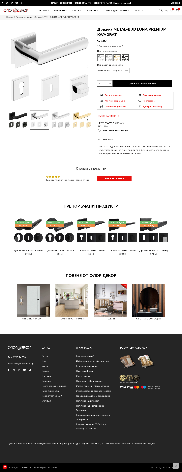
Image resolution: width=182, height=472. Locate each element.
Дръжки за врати (24, 17)
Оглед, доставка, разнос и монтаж (93, 391)
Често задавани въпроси (54, 386)
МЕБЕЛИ (91, 10)
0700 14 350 (19, 357)
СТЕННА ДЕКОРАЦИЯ (115, 10)
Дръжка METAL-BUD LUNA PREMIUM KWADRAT (56, 17)
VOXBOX (46, 400)
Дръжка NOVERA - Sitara (122, 250)
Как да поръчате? (85, 356)
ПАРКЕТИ (59, 10)
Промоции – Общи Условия (89, 381)
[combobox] (135, 150)
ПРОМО (43, 10)
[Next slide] (87, 66)
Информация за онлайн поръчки (92, 361)
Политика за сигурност (87, 400)
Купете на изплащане (87, 366)
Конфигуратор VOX (52, 396)
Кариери (46, 381)
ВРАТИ (76, 10)
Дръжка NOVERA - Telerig (153, 250)
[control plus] (111, 83)
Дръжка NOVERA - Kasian (60, 250)
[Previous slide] (12, 66)
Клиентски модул (50, 391)
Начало (10, 17)
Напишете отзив (114, 178)
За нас (45, 356)
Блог (44, 361)
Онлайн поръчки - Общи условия (92, 386)
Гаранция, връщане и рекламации (93, 396)
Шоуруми (46, 376)
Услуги (45, 366)
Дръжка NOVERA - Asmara (28, 250)
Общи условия (83, 376)
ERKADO (119, 122)
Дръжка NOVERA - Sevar (91, 250)
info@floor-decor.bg (24, 363)
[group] (18, 120)
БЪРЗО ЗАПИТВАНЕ (108, 116)
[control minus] (99, 83)
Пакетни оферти (84, 371)
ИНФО (138, 10)
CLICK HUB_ (168, 467)
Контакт (46, 371)
